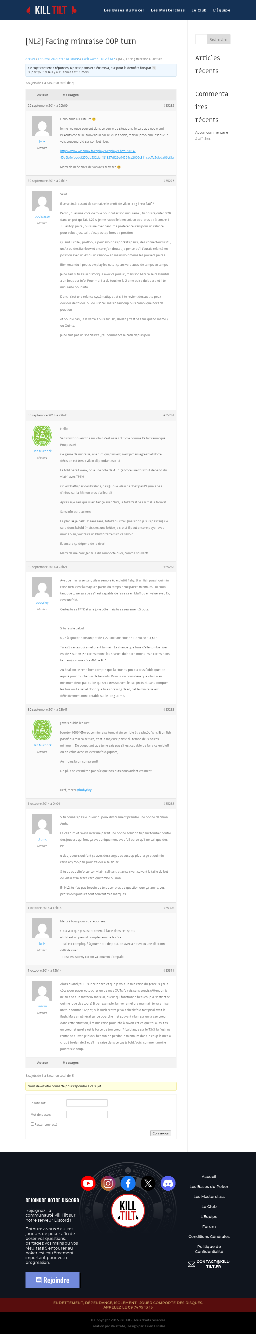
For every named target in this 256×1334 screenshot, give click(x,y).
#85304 (169, 908)
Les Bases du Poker (124, 10)
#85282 (169, 567)
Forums (43, 59)
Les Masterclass (168, 10)
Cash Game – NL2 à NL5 (99, 59)
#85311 (169, 970)
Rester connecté (46, 1124)
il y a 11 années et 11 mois (70, 72)
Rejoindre (55, 1280)
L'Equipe (209, 1216)
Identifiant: (38, 1103)
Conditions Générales (209, 1236)
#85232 (169, 105)
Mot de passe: (41, 1114)
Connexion (160, 1133)
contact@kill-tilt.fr (213, 1264)
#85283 (169, 709)
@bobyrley (84, 790)
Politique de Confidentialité (209, 1249)
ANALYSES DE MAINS (65, 59)
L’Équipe (221, 10)
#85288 (169, 803)
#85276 (169, 181)
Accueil (31, 59)
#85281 (169, 415)
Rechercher (219, 39)
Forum (209, 1226)
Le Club (199, 10)
